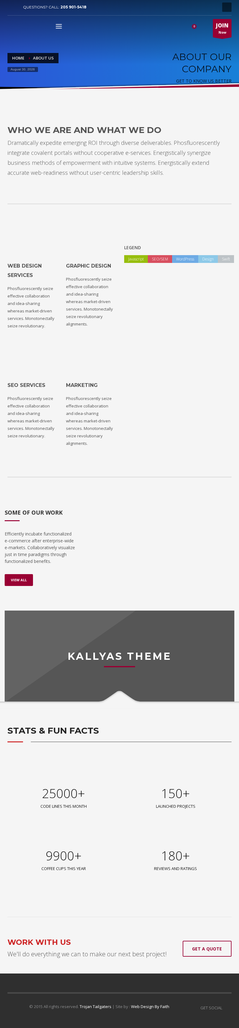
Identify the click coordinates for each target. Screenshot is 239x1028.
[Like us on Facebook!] (227, 1007)
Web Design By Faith (150, 1006)
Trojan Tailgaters (95, 1006)
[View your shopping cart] (196, 27)
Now (222, 28)
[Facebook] (12, 7)
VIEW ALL (19, 580)
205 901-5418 (73, 7)
